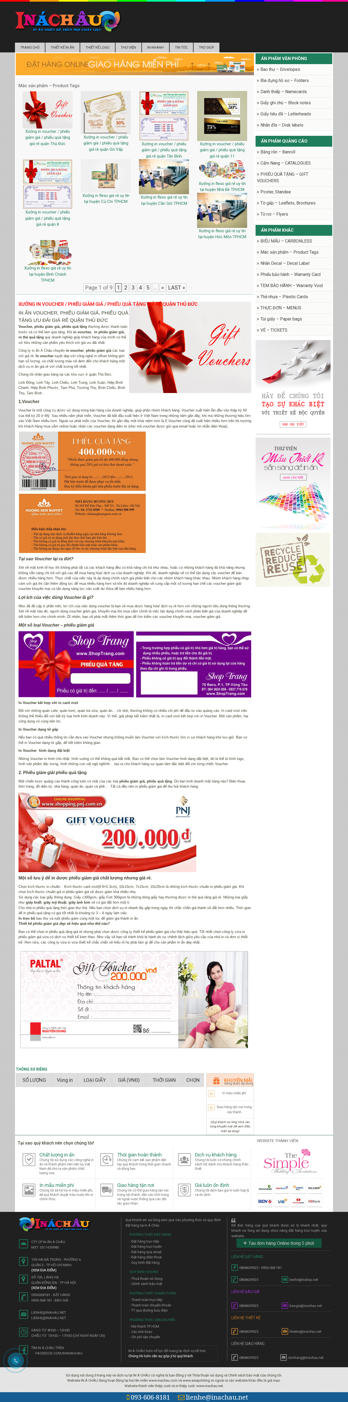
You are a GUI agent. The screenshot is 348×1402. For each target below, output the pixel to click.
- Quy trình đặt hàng (144, 1262)
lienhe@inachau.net (217, 1396)
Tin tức (181, 47)
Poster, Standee (275, 191)
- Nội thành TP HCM (144, 1326)
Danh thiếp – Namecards (283, 91)
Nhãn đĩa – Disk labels (281, 125)
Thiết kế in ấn (62, 47)
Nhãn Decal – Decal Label (284, 263)
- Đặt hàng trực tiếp (144, 1241)
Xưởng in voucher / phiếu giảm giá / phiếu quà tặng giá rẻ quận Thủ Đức (47, 137)
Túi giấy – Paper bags (281, 319)
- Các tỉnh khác (140, 1332)
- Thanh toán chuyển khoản (150, 1305)
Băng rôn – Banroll (277, 152)
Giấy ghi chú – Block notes (285, 102)
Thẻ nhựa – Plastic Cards (284, 296)
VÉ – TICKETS (273, 330)
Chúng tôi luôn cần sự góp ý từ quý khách (160, 1356)
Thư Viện (128, 47)
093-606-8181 (150, 1396)
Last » (176, 287)
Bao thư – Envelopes (280, 69)
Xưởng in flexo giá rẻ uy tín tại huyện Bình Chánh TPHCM (47, 274)
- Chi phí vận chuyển (144, 1337)
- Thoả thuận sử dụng (146, 1279)
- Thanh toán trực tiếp (146, 1300)
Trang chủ (29, 47)
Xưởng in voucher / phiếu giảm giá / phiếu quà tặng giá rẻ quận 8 (47, 218)
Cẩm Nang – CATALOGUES (285, 163)
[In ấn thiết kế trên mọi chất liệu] (68, 21)
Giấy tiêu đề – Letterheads (285, 114)
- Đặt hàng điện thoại (145, 1257)
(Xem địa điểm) (44, 1270)
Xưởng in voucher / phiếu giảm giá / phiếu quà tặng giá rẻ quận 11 (222, 150)
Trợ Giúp (206, 47)
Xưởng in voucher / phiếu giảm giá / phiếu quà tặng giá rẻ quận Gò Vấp (105, 143)
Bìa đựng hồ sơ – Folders (284, 80)
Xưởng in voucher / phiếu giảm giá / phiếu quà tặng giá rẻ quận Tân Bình (164, 150)
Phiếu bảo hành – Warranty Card (290, 274)
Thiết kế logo (98, 47)
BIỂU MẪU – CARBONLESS (286, 241)
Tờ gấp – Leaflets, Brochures (288, 203)
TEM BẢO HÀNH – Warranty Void (291, 285)
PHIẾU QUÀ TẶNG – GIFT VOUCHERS (282, 177)
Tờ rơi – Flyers (274, 214)
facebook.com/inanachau (59, 1353)
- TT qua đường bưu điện (148, 1310)
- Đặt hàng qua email (145, 1252)
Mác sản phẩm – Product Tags (289, 252)
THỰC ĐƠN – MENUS (280, 307)
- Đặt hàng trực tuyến (145, 1246)
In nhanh (155, 47)
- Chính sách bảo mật (145, 1284)
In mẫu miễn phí (234, 1093)
